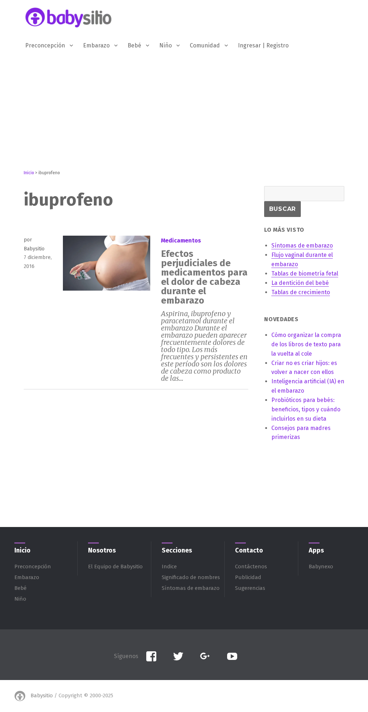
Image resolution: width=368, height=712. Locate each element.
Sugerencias (250, 588)
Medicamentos (181, 240)
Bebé (134, 45)
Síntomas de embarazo (191, 588)
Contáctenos (251, 566)
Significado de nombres (191, 577)
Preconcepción (45, 45)
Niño (165, 45)
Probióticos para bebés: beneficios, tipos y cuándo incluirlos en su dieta (305, 409)
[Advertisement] (185, 119)
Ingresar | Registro (263, 45)
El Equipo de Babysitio (115, 566)
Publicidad (248, 577)
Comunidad (205, 45)
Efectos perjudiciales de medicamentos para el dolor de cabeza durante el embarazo (204, 277)
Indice (169, 566)
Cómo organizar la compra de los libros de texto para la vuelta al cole (306, 344)
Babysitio (42, 695)
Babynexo (321, 566)
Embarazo (96, 45)
